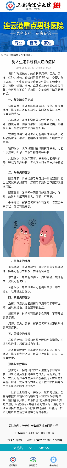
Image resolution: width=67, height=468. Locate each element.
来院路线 (53, 465)
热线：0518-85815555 (35, 448)
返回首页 (13, 465)
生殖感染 (25, 54)
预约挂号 (33, 465)
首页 (16, 54)
